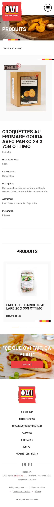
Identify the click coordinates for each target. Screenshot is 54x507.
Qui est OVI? (27, 412)
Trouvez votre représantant (27, 426)
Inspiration (27, 440)
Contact (27, 364)
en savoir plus (13, 316)
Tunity (36, 499)
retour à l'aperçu (13, 48)
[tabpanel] (27, 294)
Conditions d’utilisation (21, 491)
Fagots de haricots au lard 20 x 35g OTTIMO (26, 306)
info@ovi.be (18, 476)
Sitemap (38, 491)
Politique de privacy (16, 487)
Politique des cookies (37, 487)
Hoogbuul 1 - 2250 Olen (27, 479)
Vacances (27, 433)
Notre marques (27, 419)
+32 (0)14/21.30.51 (44, 476)
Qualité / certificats (27, 454)
